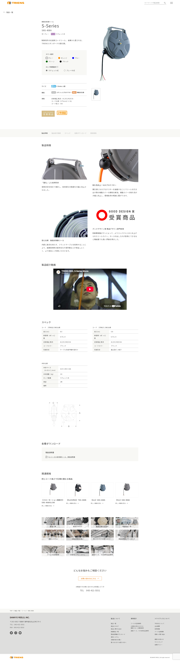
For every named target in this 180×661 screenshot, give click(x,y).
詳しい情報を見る (47, 506)
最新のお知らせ (159, 639)
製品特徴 (45, 133)
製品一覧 (9, 12)
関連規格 (93, 133)
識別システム (115, 637)
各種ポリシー (158, 645)
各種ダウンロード (80, 133)
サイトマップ (158, 642)
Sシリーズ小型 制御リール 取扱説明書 (61, 457)
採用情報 (157, 629)
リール (24, 611)
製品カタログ (115, 626)
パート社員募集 (159, 631)
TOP (11, 611)
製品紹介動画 (56, 133)
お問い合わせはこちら (88, 578)
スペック (68, 133)
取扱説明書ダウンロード (118, 634)
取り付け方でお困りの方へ (118, 642)
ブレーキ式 (70, 70)
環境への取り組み (160, 634)
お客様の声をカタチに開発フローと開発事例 (137, 627)
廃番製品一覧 (115, 631)
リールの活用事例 (136, 623)
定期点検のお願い (116, 640)
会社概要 (157, 626)
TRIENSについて (159, 623)
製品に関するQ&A (116, 629)
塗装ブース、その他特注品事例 (140, 631)
